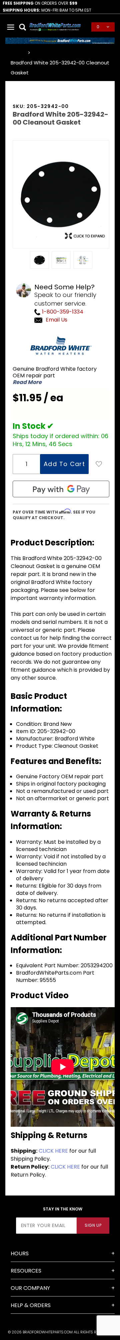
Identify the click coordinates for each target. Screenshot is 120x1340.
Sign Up (93, 1225)
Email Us (56, 320)
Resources (26, 1271)
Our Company (30, 1288)
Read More (27, 382)
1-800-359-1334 (62, 312)
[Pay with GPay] (61, 489)
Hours (20, 1253)
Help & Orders (31, 1305)
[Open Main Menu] (11, 27)
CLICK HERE (53, 1151)
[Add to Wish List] (99, 464)
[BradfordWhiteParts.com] (55, 26)
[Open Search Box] (23, 27)
